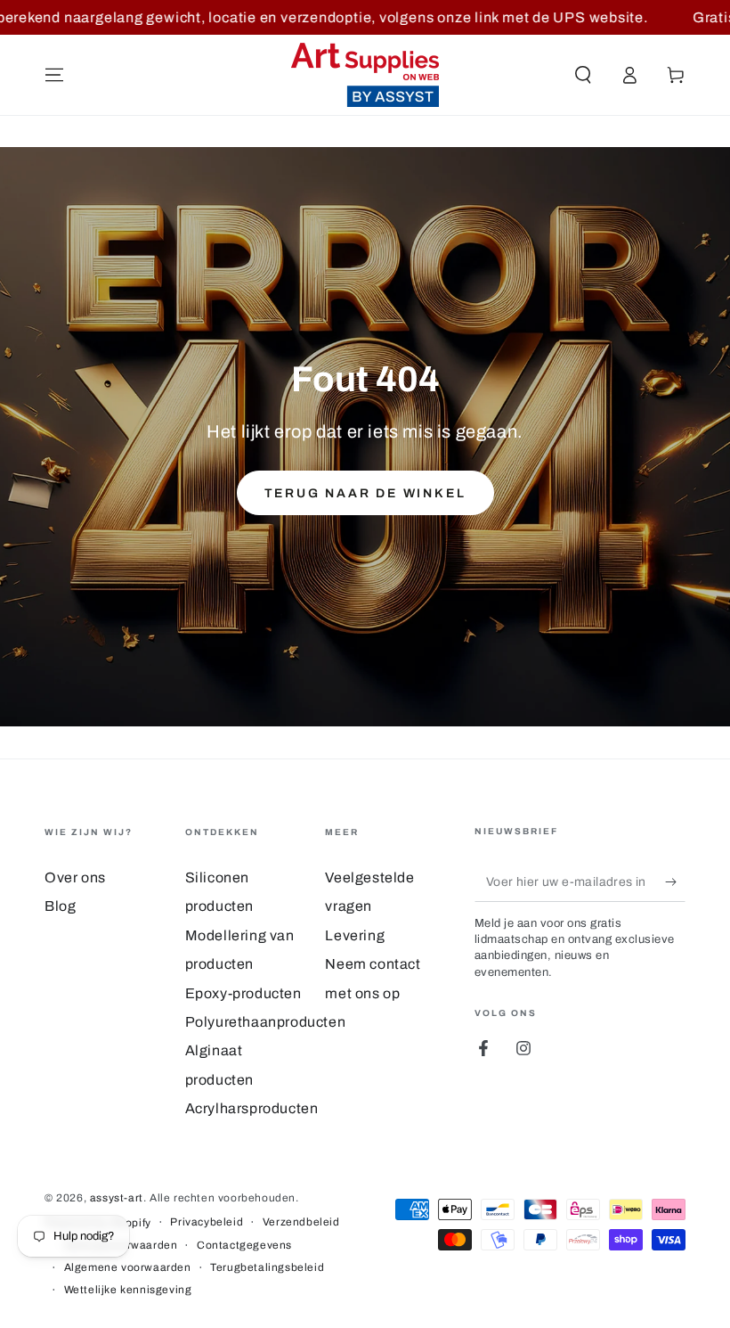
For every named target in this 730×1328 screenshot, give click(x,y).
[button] (583, 74)
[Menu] (54, 74)
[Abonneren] (675, 881)
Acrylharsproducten (252, 1108)
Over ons (75, 877)
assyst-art (116, 1198)
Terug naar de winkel (365, 493)
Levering (355, 935)
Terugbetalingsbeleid (267, 1267)
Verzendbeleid (301, 1222)
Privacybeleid (206, 1222)
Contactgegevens (244, 1245)
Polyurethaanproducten (265, 1021)
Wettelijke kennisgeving (128, 1289)
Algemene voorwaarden (127, 1267)
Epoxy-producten (243, 993)
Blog (60, 906)
